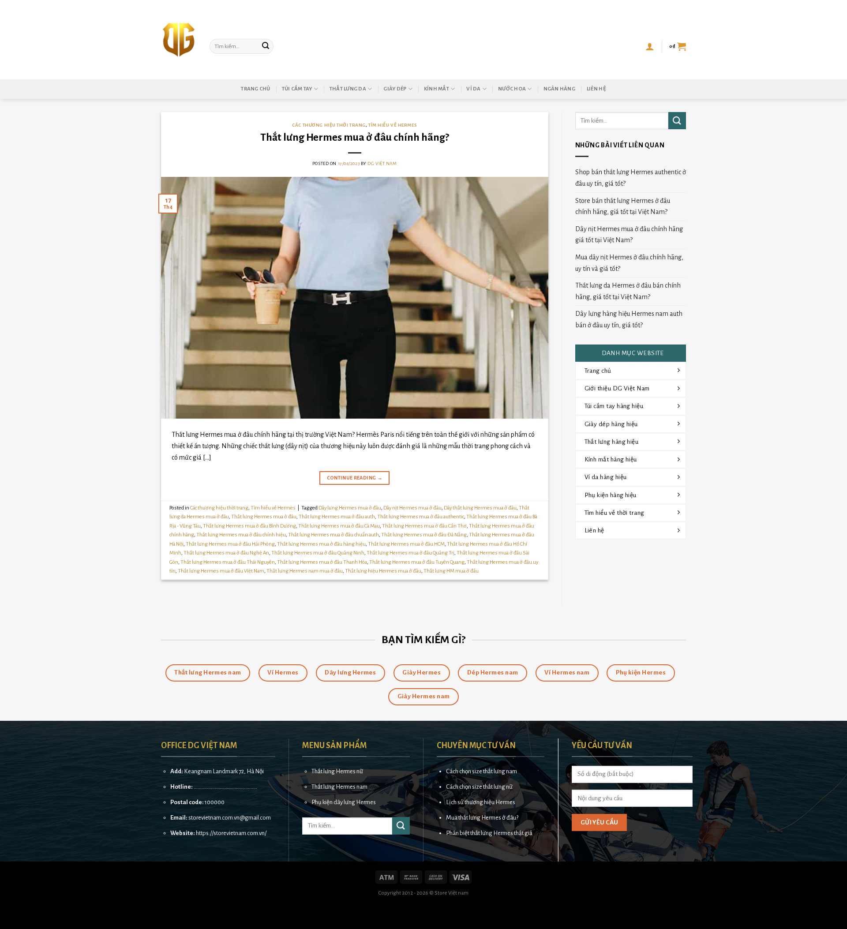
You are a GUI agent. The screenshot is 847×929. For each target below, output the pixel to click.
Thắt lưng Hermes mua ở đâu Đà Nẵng (424, 535)
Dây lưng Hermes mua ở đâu (350, 508)
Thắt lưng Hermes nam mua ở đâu (304, 571)
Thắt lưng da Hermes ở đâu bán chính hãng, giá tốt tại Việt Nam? (628, 291)
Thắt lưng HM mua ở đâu (451, 571)
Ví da (473, 89)
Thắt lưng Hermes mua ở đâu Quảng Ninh (317, 553)
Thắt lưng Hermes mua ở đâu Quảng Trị (410, 553)
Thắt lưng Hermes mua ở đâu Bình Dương (249, 526)
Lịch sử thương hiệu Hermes (480, 802)
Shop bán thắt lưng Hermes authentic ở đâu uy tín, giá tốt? (630, 178)
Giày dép (394, 89)
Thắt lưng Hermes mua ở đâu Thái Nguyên (227, 562)
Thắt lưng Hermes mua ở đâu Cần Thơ (424, 526)
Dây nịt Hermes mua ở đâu (412, 508)
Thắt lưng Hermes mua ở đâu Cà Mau (339, 526)
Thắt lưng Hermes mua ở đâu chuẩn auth (333, 535)
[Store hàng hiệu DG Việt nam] (178, 40)
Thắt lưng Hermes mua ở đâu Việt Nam (221, 571)
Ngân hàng (559, 89)
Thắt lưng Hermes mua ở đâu (263, 517)
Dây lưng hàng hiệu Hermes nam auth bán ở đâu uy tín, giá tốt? (628, 319)
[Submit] (265, 46)
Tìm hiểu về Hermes (392, 125)
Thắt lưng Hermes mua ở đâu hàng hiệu (321, 544)
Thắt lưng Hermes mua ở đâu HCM (406, 544)
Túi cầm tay (297, 89)
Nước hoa (512, 89)
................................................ (225, 786)
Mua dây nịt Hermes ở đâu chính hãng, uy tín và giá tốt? (629, 263)
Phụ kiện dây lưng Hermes (343, 802)
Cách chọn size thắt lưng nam (481, 771)
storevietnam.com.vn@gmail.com (229, 817)
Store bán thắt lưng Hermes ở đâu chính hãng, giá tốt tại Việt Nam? (622, 206)
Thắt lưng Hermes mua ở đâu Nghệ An (226, 553)
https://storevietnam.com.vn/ (231, 833)
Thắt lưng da (348, 89)
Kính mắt (436, 89)
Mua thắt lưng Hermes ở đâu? (482, 817)
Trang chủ (255, 89)
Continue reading (355, 477)
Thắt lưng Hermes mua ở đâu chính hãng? (354, 137)
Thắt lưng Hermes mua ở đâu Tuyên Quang (417, 562)
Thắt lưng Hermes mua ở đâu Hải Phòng (230, 544)
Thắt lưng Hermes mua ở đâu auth (337, 517)
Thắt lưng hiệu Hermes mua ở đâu (383, 571)
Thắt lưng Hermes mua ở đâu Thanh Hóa (322, 562)
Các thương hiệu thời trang (329, 125)
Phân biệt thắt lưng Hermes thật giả (489, 833)
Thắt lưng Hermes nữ (337, 771)
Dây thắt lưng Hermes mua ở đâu (480, 508)
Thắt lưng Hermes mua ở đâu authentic (420, 517)
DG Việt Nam (382, 163)
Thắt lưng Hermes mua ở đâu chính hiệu (241, 535)
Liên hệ (596, 89)
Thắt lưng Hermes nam (339, 786)
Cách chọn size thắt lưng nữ (479, 786)
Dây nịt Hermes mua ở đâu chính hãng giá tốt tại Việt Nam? (629, 234)
